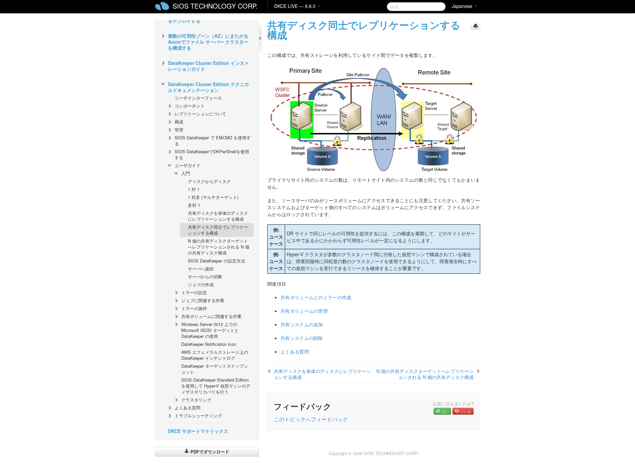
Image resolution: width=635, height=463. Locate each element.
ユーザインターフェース (198, 98)
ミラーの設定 (194, 292)
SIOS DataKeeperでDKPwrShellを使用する (212, 154)
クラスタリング (196, 399)
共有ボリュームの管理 (304, 310)
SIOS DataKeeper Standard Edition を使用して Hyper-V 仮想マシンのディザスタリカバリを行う (215, 386)
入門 (185, 173)
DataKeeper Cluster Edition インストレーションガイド (208, 66)
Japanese (463, 6)
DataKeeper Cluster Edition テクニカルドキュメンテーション (208, 87)
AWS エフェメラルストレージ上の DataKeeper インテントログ (214, 355)
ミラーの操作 (194, 308)
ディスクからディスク (209, 181)
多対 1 (194, 205)
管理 (179, 129)
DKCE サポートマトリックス (198, 431)
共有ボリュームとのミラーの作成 (316, 297)
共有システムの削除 (301, 338)
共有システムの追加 (301, 324)
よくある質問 (187, 407)
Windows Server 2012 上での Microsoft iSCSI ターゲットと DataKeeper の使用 (210, 330)
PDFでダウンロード (209, 451)
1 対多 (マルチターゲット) (213, 197)
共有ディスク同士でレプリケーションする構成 (218, 230)
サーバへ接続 (201, 268)
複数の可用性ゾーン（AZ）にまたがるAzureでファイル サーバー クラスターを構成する (208, 41)
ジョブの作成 (201, 284)
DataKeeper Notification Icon (208, 344)
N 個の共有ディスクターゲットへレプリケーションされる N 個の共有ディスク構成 (218, 247)
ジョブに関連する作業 (202, 300)
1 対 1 (193, 189)
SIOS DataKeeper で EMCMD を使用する (213, 140)
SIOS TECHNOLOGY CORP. (215, 6)
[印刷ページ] (475, 26)
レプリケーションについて (200, 114)
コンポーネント (190, 106)
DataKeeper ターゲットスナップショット (214, 369)
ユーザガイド (187, 165)
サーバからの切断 (205, 276)
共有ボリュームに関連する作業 (211, 316)
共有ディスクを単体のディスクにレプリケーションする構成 (218, 216)
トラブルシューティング (198, 415)
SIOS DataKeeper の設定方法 (216, 260)
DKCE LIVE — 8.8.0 (295, 6)
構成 (179, 121)
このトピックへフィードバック (311, 419)
